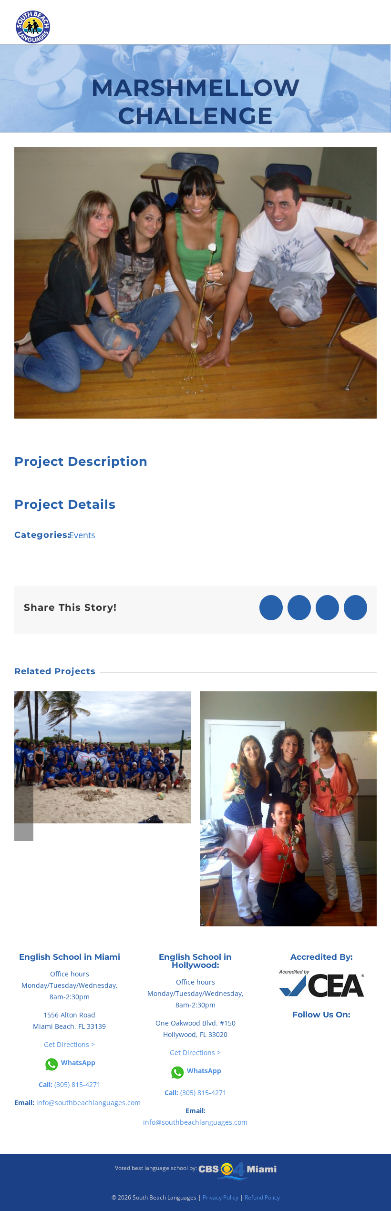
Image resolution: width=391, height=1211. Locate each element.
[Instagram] (341, 1035)
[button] (23, 810)
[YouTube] (328, 1035)
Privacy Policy (220, 1197)
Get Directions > (69, 1044)
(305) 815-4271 (70, 1084)
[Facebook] (301, 1035)
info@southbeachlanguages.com (88, 1102)
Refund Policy (262, 1197)
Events (82, 535)
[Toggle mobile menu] (375, 38)
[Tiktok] (315, 1035)
